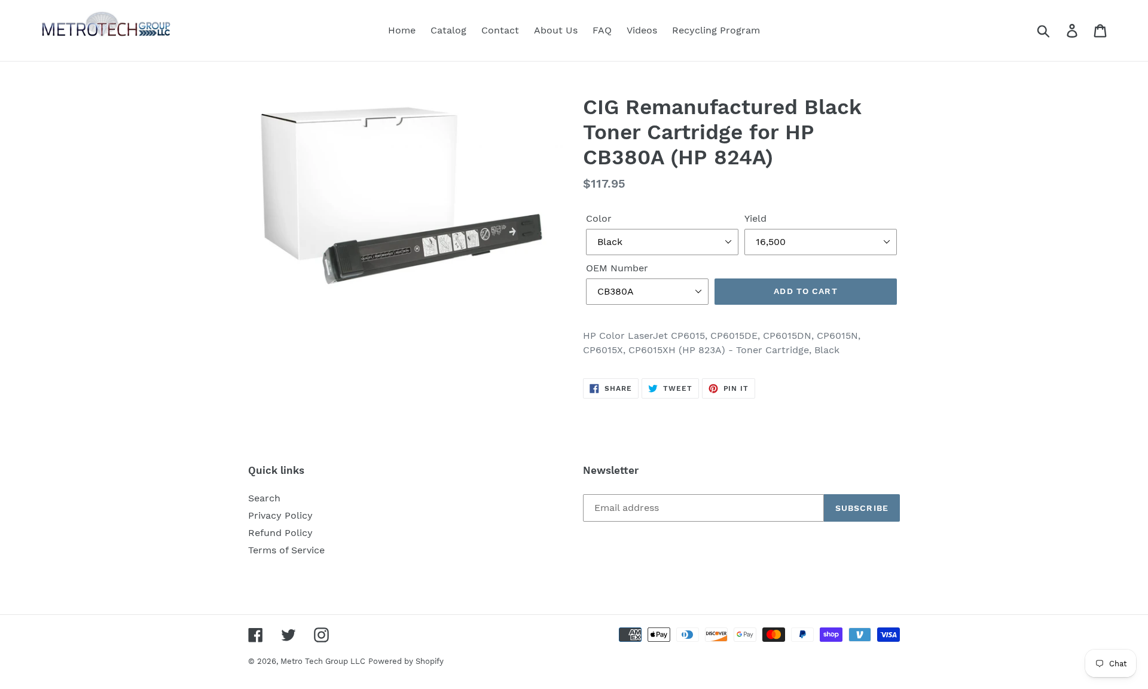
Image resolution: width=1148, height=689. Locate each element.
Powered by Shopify (406, 661)
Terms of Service (286, 550)
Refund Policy (280, 532)
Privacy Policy (280, 515)
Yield (755, 218)
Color (599, 218)
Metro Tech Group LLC (322, 661)
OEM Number (617, 268)
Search (264, 498)
